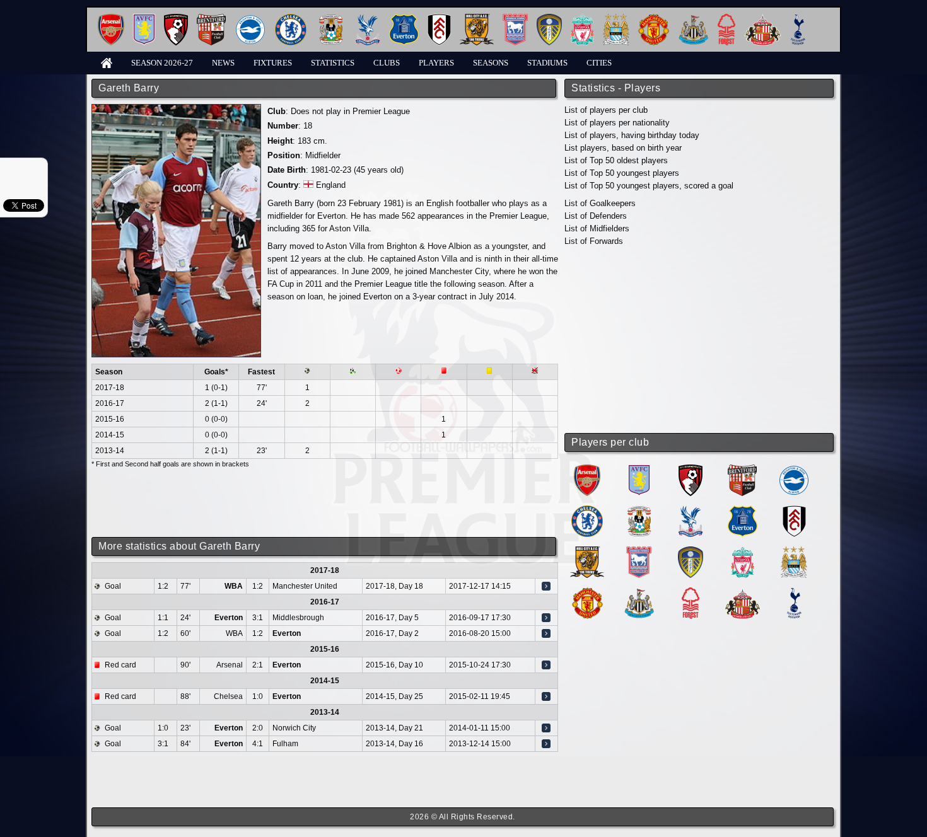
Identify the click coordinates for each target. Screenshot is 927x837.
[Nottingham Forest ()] (690, 592)
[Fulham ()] (794, 510)
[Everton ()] (742, 510)
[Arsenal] (111, 18)
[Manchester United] (653, 18)
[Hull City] (477, 18)
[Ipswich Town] (515, 18)
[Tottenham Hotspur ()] (794, 592)
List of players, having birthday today (631, 135)
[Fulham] (439, 18)
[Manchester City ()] (794, 551)
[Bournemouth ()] (691, 469)
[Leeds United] (549, 18)
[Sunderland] (762, 18)
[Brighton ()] (794, 469)
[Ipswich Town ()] (638, 551)
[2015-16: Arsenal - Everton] (546, 665)
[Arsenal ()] (587, 469)
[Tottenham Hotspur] (798, 18)
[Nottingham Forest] (726, 18)
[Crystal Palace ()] (690, 510)
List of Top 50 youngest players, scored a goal (648, 185)
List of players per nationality (617, 122)
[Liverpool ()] (742, 551)
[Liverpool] (582, 18)
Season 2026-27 (162, 62)
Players (436, 62)
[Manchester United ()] (587, 592)
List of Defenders (595, 216)
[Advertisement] (700, 340)
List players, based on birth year (623, 148)
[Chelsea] (290, 18)
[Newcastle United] (693, 18)
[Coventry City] (330, 18)
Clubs (386, 62)
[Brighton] (250, 18)
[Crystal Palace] (367, 18)
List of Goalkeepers (600, 203)
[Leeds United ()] (690, 551)
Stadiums (547, 62)
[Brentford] (211, 18)
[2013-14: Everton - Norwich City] (546, 728)
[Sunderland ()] (742, 592)
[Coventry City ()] (639, 510)
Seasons (490, 62)
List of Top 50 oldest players (616, 160)
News (223, 62)
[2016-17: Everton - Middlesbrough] (546, 617)
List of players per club (606, 110)
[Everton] (404, 18)
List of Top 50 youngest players (621, 173)
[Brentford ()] (742, 469)
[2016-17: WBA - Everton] (546, 633)
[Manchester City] (616, 18)
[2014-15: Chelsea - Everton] (546, 696)
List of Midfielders (596, 228)
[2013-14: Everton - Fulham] (546, 743)
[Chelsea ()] (587, 510)
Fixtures (273, 62)
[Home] (106, 62)
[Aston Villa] (144, 18)
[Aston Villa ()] (639, 469)
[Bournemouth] (176, 18)
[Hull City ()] (587, 551)
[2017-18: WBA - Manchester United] (546, 586)
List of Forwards (593, 241)
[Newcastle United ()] (639, 592)
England (331, 185)
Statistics (332, 62)
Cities (599, 62)
